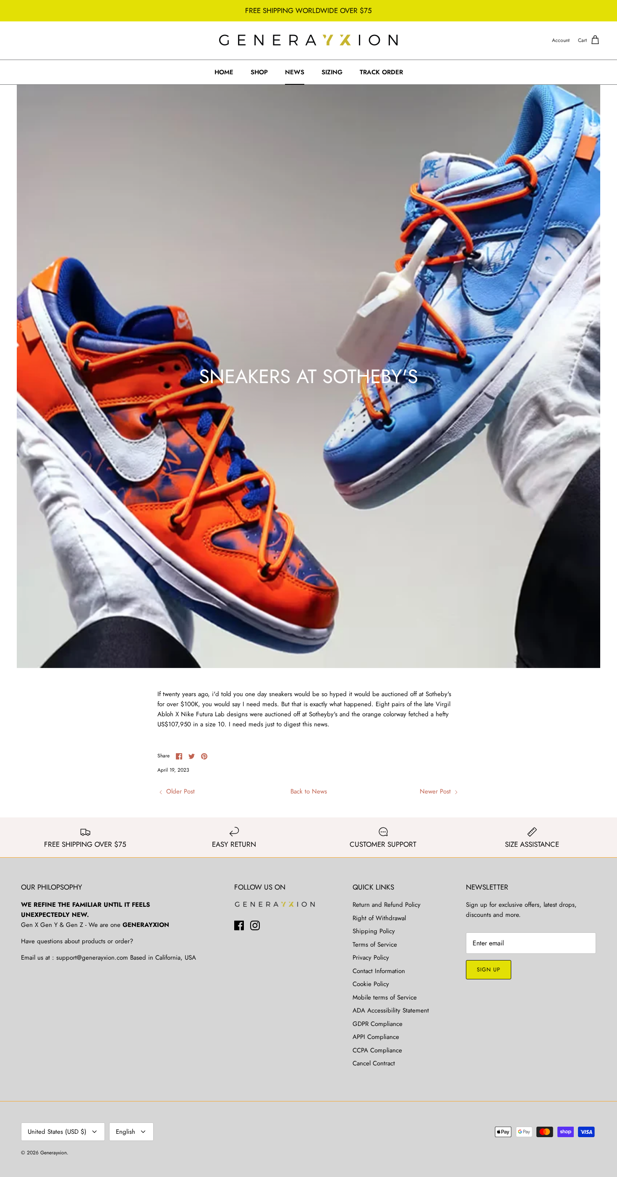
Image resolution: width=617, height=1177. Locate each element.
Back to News (308, 791)
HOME (223, 72)
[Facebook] (239, 925)
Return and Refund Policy (387, 904)
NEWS (294, 72)
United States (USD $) (57, 1131)
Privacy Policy (371, 957)
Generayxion (53, 1152)
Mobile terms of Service (385, 997)
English (125, 1131)
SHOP (259, 72)
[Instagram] (255, 925)
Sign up (488, 969)
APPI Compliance (376, 1036)
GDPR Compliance (378, 1023)
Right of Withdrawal (379, 918)
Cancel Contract (374, 1063)
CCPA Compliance (377, 1050)
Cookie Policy (371, 984)
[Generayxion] (308, 40)
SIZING (332, 72)
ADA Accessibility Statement (391, 1010)
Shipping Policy (374, 931)
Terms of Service (375, 944)
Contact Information (379, 971)
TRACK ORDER (381, 72)
